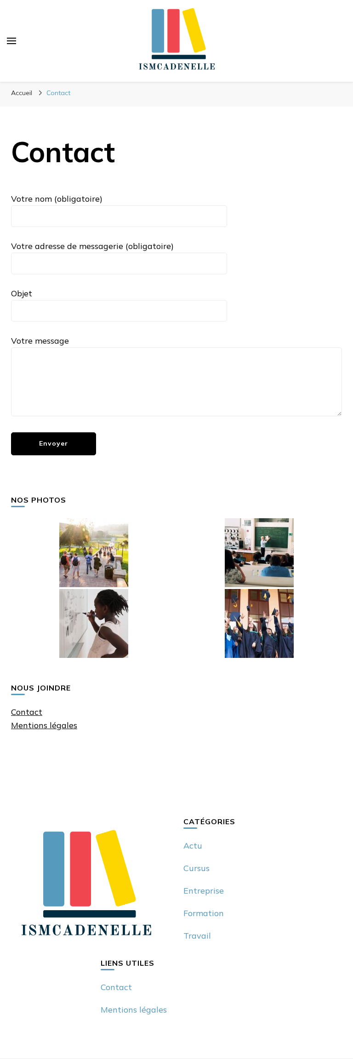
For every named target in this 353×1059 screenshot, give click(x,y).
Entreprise (203, 890)
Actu (192, 845)
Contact (26, 712)
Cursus (196, 868)
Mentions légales (44, 725)
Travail (197, 935)
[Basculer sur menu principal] (11, 41)
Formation (203, 913)
